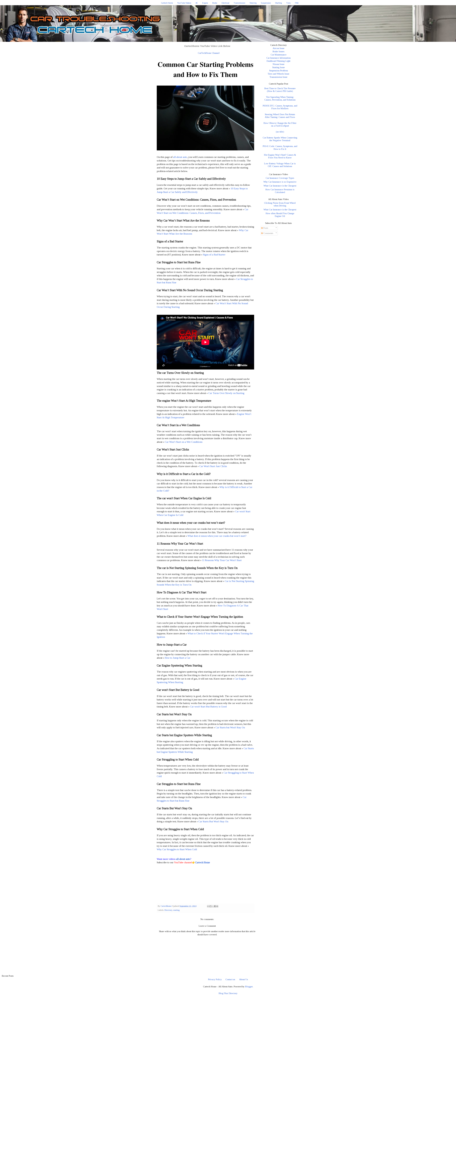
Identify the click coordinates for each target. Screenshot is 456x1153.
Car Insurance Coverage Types (280, 178)
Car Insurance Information (278, 58)
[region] (228, 1018)
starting (176, 910)
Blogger (249, 986)
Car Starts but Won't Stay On (230, 727)
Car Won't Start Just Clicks (213, 466)
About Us (243, 979)
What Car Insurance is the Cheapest (280, 185)
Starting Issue (278, 67)
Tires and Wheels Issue (278, 74)
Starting (278, 3)
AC (197, 3)
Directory (168, 910)
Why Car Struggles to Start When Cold (177, 849)
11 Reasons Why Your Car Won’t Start (222, 560)
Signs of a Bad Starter (214, 254)
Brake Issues (278, 51)
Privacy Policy (215, 979)
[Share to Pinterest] (217, 906)
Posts (265, 228)
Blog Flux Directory (228, 993)
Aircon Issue (278, 48)
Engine (205, 3)
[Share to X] (212, 906)
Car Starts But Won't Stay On (213, 821)
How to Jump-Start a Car (177, 657)
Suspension (266, 3)
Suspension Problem (278, 70)
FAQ (296, 3)
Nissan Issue (278, 64)
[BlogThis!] (210, 906)
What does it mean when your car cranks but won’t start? (217, 535)
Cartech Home (167, 3)
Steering (253, 3)
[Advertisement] (205, 884)
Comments (268, 233)
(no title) (280, 131)
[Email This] (208, 906)
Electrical (225, 3)
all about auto (180, 157)
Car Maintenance (278, 54)
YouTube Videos (184, 3)
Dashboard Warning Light (278, 61)
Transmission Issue (278, 77)
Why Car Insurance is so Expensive (279, 182)
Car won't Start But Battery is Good (208, 706)
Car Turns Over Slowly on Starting (226, 393)
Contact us (230, 979)
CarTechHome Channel (209, 53)
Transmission (239, 3)
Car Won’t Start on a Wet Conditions (183, 441)
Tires (288, 3)
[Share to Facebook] (215, 906)
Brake (214, 3)
